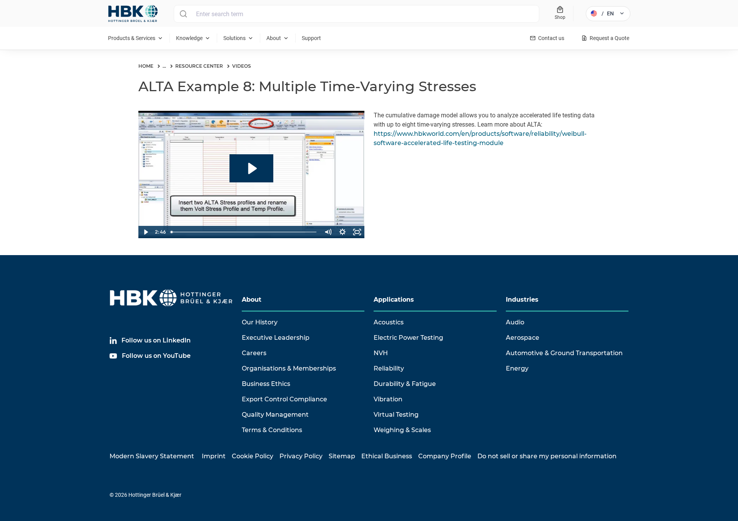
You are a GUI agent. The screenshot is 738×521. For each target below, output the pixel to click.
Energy (517, 368)
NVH (381, 353)
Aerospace (522, 337)
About (251, 299)
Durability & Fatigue (405, 383)
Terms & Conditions (272, 430)
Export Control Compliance (284, 399)
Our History (260, 322)
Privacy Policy (300, 456)
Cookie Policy (252, 456)
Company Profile (444, 456)
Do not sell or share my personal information (547, 456)
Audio (515, 322)
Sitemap (342, 456)
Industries (522, 299)
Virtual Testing (396, 414)
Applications (394, 299)
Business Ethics (266, 383)
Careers (254, 353)
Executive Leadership (275, 337)
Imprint (214, 456)
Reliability (389, 368)
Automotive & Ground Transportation (564, 353)
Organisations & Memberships (289, 368)
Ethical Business (386, 456)
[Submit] (183, 13)
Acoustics (389, 322)
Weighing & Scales (402, 430)
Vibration (388, 399)
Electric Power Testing (408, 337)
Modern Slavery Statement (152, 456)
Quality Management (275, 414)
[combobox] (356, 14)
